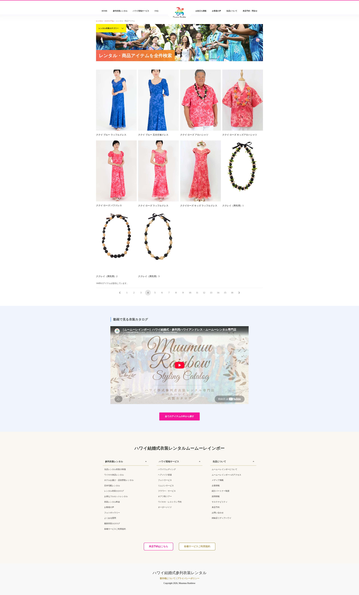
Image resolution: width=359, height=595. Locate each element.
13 (211, 292)
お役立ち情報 (200, 11)
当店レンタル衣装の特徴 (115, 469)
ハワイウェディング (167, 469)
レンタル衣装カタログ (114, 491)
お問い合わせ (218, 513)
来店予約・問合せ (250, 11)
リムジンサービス (166, 486)
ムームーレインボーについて (224, 469)
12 (204, 292)
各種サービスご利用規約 (115, 529)
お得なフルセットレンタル (116, 496)
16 (232, 292)
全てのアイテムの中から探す (179, 416)
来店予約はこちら (158, 546)
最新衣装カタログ (112, 523)
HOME (104, 11)
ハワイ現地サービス (141, 11)
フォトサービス (165, 480)
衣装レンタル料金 (112, 502)
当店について (231, 11)
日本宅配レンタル (112, 486)
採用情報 (216, 496)
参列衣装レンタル (120, 11)
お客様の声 (216, 11)
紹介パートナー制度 (220, 491)
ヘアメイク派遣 (165, 475)
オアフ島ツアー (165, 496)
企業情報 (216, 486)
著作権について (167, 578)
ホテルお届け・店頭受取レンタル (119, 480)
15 (225, 292)
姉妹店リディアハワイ (221, 518)
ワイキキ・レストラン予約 (170, 502)
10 (190, 292)
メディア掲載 (218, 480)
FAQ (156, 11)
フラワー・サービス (167, 491)
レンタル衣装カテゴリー (109, 28)
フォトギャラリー (112, 513)
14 (218, 292)
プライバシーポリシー (188, 578)
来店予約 (216, 507)
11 (197, 292)
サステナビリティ (219, 502)
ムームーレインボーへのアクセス (226, 475)
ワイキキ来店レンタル (114, 475)
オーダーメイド (165, 507)
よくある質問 (110, 518)
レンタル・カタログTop (105, 21)
